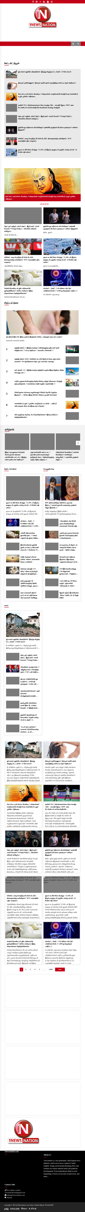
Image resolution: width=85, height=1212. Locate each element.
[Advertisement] (42, 990)
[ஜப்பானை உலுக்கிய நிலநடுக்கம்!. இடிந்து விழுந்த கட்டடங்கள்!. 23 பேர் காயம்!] (11, 74)
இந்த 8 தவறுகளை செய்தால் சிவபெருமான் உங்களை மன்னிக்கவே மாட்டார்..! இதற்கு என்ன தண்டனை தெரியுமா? (16, 456)
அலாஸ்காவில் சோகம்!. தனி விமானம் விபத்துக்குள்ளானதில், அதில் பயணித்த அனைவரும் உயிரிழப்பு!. (30, 693)
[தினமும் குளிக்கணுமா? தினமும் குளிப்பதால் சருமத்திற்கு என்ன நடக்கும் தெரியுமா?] (11, 85)
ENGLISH (14, 1209)
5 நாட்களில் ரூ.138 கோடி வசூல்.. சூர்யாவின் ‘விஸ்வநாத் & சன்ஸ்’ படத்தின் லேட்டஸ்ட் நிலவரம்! (68, 583)
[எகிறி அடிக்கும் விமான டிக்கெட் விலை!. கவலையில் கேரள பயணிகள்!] (12, 558)
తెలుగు (24, 1209)
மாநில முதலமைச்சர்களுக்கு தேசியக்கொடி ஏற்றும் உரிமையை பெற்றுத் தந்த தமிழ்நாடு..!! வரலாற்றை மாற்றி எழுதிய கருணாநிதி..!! (38, 382)
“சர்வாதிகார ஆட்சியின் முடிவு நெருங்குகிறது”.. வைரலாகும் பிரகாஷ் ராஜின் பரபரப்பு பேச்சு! (69, 523)
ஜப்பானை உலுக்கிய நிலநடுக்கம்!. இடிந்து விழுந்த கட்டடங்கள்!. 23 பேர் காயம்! (44, 72)
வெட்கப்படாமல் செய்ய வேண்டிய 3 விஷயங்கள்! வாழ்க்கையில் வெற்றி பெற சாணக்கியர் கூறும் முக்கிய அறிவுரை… (48, 95)
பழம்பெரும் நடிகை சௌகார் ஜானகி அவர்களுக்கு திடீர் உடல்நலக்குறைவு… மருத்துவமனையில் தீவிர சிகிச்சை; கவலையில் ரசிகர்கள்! (69, 535)
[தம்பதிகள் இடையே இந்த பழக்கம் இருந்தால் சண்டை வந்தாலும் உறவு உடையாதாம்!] (42, 322)
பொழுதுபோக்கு (48, 469)
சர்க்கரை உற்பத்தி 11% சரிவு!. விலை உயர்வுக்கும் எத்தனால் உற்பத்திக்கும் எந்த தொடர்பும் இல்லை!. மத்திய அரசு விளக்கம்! (29, 571)
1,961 (51, 969)
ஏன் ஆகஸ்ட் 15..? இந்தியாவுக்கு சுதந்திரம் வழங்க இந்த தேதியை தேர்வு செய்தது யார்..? (39, 371)
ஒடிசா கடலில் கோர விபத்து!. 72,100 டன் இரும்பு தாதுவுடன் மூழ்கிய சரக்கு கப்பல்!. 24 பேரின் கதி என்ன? (47, 151)
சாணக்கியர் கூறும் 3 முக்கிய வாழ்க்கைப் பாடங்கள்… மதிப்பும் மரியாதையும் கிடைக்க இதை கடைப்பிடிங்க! (35, 405)
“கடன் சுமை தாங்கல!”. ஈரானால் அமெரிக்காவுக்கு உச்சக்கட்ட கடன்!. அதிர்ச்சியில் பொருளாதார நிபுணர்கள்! (29, 729)
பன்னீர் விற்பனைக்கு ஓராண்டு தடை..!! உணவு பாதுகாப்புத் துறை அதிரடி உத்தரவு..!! (29, 535)
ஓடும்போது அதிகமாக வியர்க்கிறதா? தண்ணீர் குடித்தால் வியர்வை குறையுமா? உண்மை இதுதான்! (48, 129)
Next (78, 443)
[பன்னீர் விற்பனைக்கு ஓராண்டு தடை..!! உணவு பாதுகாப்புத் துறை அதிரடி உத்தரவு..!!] (12, 534)
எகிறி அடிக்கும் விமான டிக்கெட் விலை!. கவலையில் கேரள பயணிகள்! (30, 559)
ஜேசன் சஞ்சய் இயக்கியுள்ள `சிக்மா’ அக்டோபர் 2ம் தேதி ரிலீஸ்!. (69, 595)
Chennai (9, 1197)
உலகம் (6, 605)
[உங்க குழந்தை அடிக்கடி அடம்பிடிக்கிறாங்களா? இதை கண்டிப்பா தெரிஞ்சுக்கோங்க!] (72, 416)
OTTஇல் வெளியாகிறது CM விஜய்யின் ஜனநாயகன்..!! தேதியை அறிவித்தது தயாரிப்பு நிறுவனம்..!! (68, 571)
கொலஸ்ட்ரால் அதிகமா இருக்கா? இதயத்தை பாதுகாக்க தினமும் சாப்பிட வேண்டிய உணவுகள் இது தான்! (69, 559)
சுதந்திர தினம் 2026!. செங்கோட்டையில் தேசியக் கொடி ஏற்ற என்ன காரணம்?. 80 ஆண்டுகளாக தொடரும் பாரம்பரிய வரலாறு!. (37, 360)
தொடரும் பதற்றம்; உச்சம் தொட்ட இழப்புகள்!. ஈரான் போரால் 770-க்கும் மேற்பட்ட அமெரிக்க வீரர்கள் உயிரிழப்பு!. (45, 117)
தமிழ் (6, 1209)
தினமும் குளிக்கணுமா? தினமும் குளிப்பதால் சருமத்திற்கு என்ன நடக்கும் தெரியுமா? (47, 83)
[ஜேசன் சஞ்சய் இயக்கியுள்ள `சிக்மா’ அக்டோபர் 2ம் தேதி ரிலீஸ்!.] (51, 594)
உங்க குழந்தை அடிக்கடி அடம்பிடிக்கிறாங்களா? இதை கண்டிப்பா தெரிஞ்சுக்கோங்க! (36, 416)
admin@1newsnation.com (15, 1195)
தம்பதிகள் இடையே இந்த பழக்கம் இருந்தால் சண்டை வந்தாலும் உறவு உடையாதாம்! (34, 337)
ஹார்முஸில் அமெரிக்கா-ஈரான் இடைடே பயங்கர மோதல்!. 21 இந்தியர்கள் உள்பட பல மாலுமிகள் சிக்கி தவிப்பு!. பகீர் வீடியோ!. (29, 705)
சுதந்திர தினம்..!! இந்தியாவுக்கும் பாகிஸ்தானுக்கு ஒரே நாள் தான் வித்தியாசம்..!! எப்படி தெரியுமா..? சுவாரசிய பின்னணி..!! (36, 349)
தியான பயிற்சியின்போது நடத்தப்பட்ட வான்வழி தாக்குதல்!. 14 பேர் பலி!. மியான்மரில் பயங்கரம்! (29, 681)
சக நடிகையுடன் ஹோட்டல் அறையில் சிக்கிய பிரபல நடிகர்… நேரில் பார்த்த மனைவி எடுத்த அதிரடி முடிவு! (68, 547)
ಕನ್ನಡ (33, 1209)
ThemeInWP (49, 1205)
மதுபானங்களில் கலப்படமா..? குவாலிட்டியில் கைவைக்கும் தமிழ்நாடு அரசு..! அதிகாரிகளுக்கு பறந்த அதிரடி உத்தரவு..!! (42, 456)
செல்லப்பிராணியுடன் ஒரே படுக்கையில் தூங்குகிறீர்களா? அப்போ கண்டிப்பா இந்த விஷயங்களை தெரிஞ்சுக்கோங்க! (18, 290)
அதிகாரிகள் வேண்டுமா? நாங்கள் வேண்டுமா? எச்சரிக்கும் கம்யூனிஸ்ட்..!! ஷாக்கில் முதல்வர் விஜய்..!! (67, 456)
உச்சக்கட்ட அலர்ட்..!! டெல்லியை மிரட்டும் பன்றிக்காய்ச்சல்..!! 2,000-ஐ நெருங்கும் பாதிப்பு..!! (60, 289)
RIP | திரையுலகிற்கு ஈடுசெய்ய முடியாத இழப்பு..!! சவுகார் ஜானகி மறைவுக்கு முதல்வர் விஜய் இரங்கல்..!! (60, 505)
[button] (73, 44)
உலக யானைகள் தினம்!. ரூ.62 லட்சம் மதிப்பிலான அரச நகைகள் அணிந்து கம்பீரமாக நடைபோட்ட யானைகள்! (28, 595)
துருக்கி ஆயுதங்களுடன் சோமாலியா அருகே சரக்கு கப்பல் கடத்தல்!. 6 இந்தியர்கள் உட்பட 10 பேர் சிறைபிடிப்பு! (29, 717)
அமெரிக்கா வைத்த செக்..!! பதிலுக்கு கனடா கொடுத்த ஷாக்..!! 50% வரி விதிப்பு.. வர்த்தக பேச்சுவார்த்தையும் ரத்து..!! (29, 669)
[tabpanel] (42, 184)
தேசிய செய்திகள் (10, 469)
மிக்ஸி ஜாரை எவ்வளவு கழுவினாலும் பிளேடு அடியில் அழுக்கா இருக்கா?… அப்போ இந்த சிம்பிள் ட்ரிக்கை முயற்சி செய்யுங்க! (35, 394)
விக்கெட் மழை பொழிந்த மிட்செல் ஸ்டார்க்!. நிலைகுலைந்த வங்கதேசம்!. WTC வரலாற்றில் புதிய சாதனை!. (45, 140)
